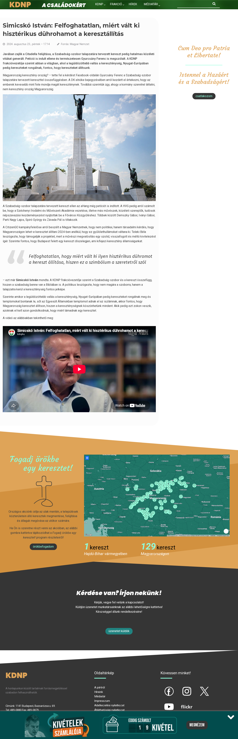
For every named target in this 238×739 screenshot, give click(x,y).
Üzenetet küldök (119, 631)
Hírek (133, 4)
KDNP (99, 4)
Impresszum (102, 701)
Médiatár (99, 696)
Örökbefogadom (43, 546)
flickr (182, 703)
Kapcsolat (103, 12)
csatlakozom (204, 96)
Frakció (116, 4)
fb (163, 688)
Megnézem (197, 725)
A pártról (99, 687)
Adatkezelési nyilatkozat (109, 705)
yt (163, 703)
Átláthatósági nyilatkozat (109, 710)
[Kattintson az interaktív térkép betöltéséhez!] (157, 495)
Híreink (98, 692)
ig (180, 688)
